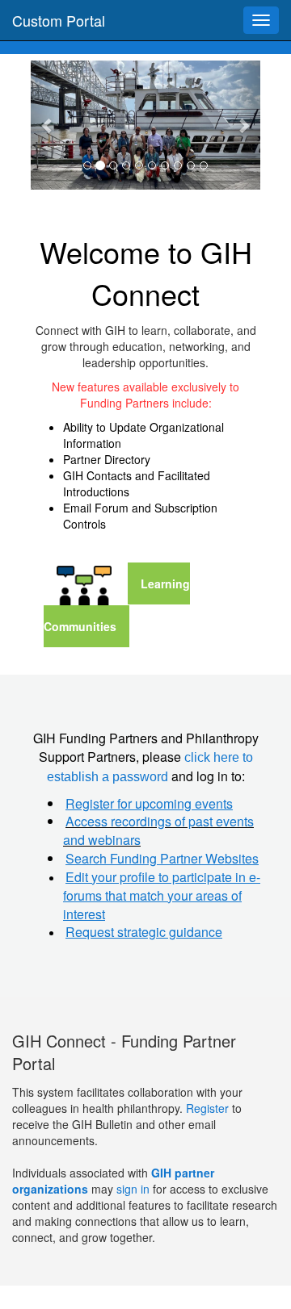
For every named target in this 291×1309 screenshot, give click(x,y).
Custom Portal (58, 20)
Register (209, 1108)
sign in (133, 1189)
